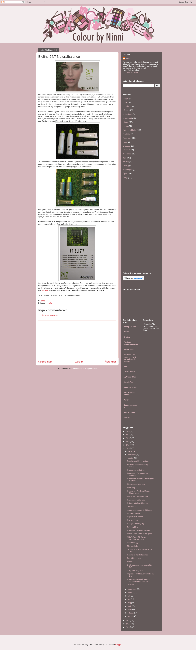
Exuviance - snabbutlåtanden (138, 530)
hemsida (45, 290)
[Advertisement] (77, 339)
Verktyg (126, 166)
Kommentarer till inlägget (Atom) (84, 369)
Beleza (126, 332)
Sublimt (127, 418)
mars (130, 609)
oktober (131, 458)
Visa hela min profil (130, 73)
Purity (126, 400)
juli (129, 596)
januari (130, 616)
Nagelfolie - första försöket (137, 555)
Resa (125, 142)
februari (131, 613)
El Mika (127, 337)
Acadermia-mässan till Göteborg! (140, 510)
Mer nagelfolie (132, 546)
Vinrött (129, 562)
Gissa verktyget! (133, 543)
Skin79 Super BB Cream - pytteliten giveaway (137, 538)
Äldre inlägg (110, 362)
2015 (128, 442)
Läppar (125, 122)
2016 (128, 438)
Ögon (125, 174)
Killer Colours (129, 372)
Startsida (79, 362)
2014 (128, 445)
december (132, 451)
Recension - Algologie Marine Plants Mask (138, 492)
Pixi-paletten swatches (136, 484)
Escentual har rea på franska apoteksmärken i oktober (138, 580)
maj (129, 603)
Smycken (126, 150)
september (132, 589)
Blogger (118, 645)
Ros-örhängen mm (134, 558)
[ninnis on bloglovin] (133, 280)
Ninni (128, 58)
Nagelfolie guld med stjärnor (138, 461)
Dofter (125, 102)
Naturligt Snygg (130, 387)
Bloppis (126, 98)
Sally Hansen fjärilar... (135, 571)
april (130, 606)
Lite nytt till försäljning (135, 524)
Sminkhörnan (129, 412)
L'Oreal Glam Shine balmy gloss (139, 534)
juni (129, 599)
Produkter (126, 134)
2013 (128, 448)
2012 (128, 621)
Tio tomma (127, 154)
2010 (128, 627)
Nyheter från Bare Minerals (137, 503)
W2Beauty (131, 488)
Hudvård (49, 303)
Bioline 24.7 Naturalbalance (137, 496)
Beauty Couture (130, 327)
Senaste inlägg (45, 362)
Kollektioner (127, 114)
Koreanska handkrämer (136, 470)
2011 (128, 624)
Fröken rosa (128, 350)
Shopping (126, 146)
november (132, 455)
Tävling (126, 162)
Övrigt (125, 178)
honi (125, 366)
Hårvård (126, 110)
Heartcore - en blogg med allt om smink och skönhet (130, 358)
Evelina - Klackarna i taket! (131, 343)
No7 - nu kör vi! (133, 527)
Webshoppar (128, 170)
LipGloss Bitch (130, 377)
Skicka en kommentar (50, 315)
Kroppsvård (127, 118)
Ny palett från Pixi (134, 513)
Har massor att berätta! (136, 500)
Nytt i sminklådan (129, 130)
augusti (131, 592)
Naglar (125, 126)
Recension (127, 138)
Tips (124, 158)
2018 (128, 431)
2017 (128, 435)
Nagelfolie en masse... (136, 517)
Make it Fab (128, 382)
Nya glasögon (132, 520)
